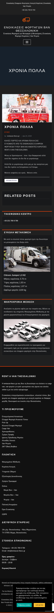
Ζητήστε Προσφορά (9, 481)
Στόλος (4, 486)
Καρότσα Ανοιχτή (8, 467)
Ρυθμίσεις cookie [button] (24, 605)
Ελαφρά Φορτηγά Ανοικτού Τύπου (15, 420)
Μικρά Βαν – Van (10, 490)
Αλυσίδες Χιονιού (8, 440)
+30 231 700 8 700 (28, 10)
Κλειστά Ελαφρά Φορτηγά (12, 426)
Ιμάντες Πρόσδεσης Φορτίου (12, 438)
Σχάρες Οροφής (8, 435)
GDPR (4, 514)
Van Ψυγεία (6, 444)
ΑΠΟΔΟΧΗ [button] (39, 605)
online (4, 390)
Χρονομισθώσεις (8, 432)
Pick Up (5, 423)
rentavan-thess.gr (12, 136)
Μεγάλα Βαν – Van (11, 495)
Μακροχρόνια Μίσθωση (11, 462)
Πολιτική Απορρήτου (9, 505)
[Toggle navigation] (27, 42)
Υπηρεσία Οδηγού (9, 472)
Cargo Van (6, 428)
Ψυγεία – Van (9, 500)
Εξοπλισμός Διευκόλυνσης (12, 476)
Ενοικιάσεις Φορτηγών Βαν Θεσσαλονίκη (27, 29)
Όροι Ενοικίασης (8, 509)
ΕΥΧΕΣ (7, 132)
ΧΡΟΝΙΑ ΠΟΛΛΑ (11, 180)
